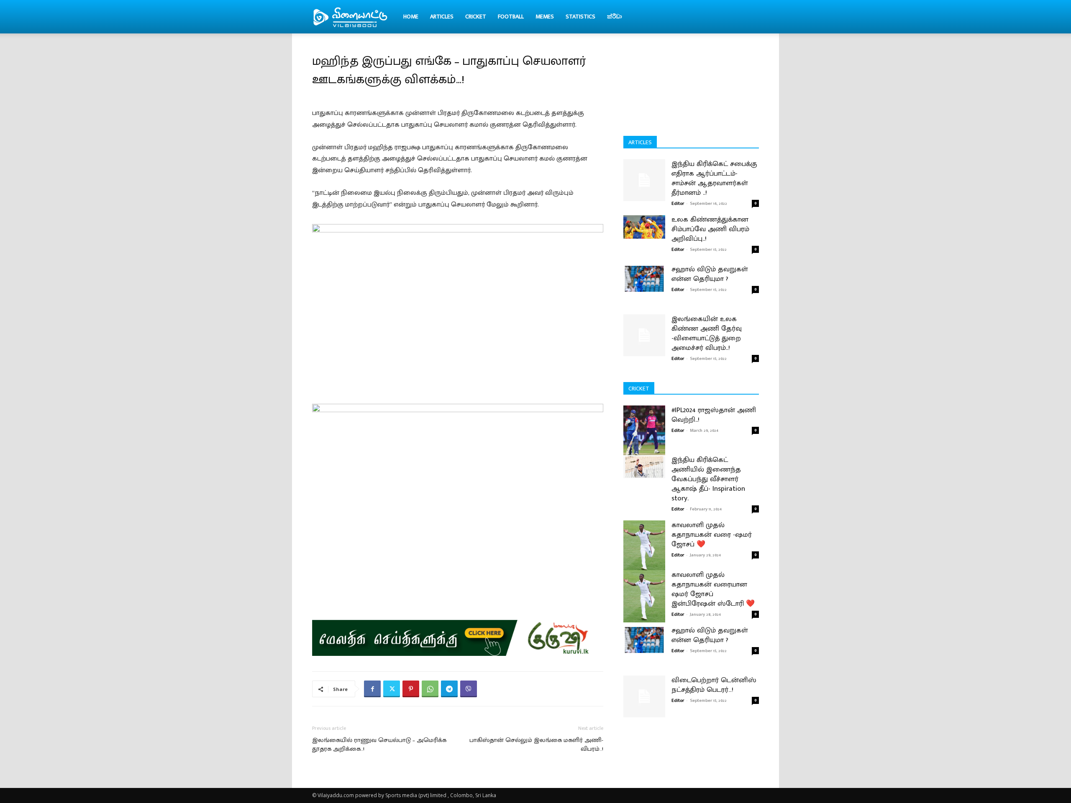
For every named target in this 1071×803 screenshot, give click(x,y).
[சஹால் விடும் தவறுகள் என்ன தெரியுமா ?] (644, 278)
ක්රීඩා (614, 16)
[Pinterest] (410, 689)
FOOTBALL (511, 16)
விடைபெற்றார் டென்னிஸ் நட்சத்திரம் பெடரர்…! (713, 685)
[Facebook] (372, 689)
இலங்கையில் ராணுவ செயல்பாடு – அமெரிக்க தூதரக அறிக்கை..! (379, 744)
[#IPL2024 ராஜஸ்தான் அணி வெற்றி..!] (644, 431)
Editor (677, 203)
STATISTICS (580, 16)
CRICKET (475, 16)
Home (410, 16)
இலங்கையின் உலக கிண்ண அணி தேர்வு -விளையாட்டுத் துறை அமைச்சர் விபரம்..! (706, 333)
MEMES (545, 16)
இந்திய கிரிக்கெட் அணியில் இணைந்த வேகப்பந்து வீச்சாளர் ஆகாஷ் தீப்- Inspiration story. (708, 479)
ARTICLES (442, 16)
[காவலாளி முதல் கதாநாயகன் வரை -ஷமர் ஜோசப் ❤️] (644, 546)
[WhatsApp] (430, 689)
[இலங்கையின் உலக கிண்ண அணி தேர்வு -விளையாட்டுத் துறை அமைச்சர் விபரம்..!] (644, 335)
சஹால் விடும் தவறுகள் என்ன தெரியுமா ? (709, 274)
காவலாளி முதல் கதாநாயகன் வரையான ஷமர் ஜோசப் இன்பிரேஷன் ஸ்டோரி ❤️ (713, 589)
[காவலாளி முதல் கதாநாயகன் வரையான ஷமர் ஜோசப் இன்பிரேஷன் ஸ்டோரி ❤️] (644, 596)
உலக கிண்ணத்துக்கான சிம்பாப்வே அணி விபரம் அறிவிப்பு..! (710, 229)
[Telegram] (449, 689)
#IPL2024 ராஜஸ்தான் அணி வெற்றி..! (713, 415)
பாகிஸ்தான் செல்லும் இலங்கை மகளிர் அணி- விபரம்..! (536, 744)
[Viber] (468, 689)
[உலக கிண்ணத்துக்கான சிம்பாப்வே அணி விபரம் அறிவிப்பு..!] (644, 227)
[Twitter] (391, 689)
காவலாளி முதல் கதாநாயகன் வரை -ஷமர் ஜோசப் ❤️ (711, 534)
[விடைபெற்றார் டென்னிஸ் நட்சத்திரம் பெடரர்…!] (644, 696)
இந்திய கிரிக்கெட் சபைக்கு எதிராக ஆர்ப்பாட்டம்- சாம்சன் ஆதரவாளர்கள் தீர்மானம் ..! (714, 178)
